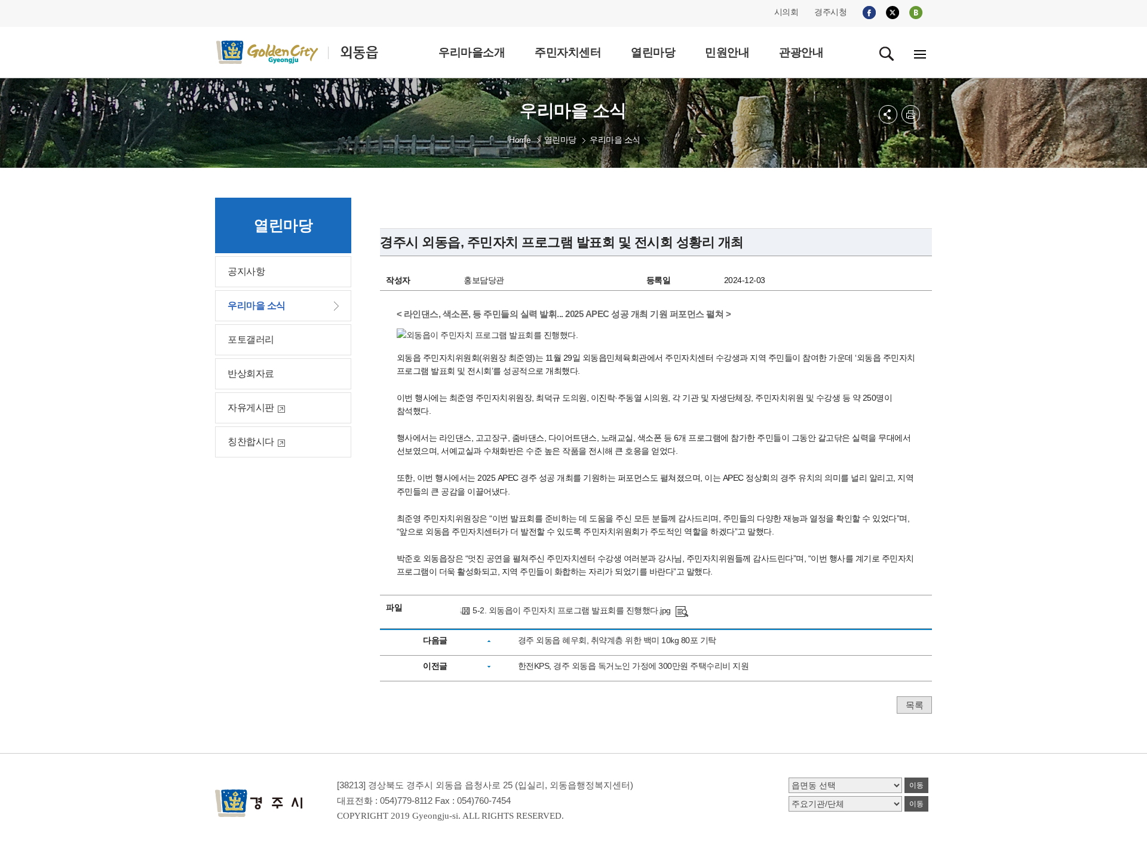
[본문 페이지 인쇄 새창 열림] (910, 114)
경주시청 (830, 12)
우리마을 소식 (615, 140)
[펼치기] (888, 114)
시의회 (786, 12)
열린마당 (560, 140)
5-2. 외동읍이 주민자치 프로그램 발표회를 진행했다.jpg (572, 610)
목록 (914, 705)
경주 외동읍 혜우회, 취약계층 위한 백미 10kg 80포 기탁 (617, 640)
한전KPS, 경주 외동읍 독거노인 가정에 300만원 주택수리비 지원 (633, 666)
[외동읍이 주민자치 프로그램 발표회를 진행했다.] (682, 610)
